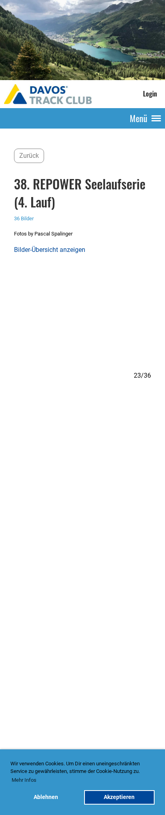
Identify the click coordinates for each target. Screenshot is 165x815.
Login (150, 94)
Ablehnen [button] (46, 797)
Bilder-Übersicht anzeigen (49, 250)
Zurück (29, 155)
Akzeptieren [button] (119, 797)
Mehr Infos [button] (24, 780)
